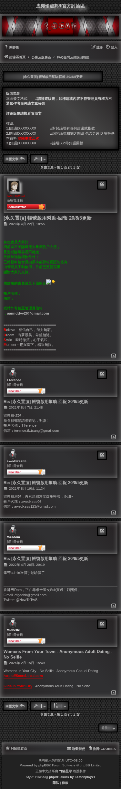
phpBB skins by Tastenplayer (72, 777)
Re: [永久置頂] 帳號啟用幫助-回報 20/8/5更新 (46, 401)
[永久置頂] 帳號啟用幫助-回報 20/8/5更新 (53, 76)
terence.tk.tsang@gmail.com (36, 430)
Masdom (13, 537)
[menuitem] (11, 47)
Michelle (13, 630)
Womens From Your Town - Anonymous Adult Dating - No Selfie (58, 654)
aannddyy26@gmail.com (28, 313)
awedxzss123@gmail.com (34, 506)
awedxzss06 (16, 461)
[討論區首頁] (60, 26)
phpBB (43, 765)
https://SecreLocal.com (23, 676)
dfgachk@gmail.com (30, 595)
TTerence (14, 380)
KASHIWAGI (16, 196)
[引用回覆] (102, 185)
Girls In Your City (18, 686)
